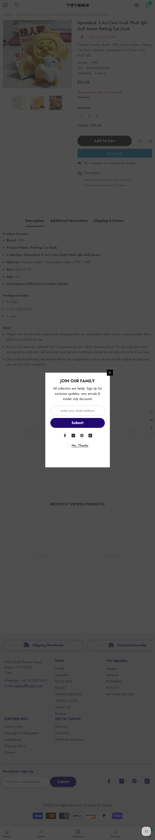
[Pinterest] (82, 435)
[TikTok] (90, 435)
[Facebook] (65, 435)
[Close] (110, 373)
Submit (78, 422)
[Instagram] (73, 435)
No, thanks (80, 445)
